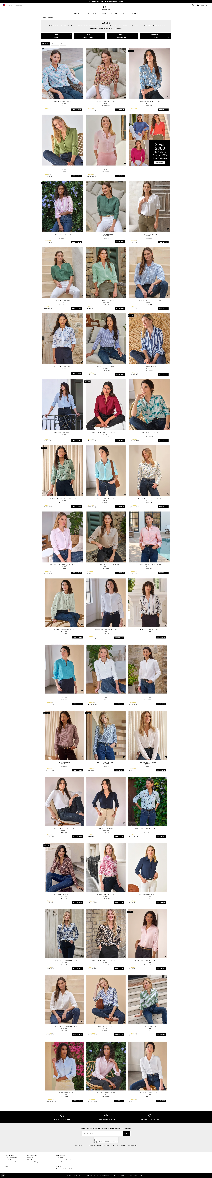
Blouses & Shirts (105, 28)
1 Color (149, 304)
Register (18, 5)
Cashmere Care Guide (12, 1162)
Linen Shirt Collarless (106, 234)
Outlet (123, 13)
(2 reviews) (134, 110)
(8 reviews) (134, 242)
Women (86, 13)
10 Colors (62, 106)
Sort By (155, 38)
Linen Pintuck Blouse (149, 234)
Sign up (126, 1133)
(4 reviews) (133, 704)
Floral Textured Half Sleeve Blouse (149, 300)
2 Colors (106, 238)
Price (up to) (122, 38)
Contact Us (8, 1164)
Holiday (114, 13)
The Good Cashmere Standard (37, 1164)
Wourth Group (32, 1159)
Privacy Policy (60, 1162)
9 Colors (62, 172)
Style (56, 34)
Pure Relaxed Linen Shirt (106, 300)
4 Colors (149, 106)
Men (94, 13)
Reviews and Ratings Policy (65, 1159)
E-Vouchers (59, 1157)
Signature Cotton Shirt (63, 234)
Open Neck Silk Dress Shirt (148, 630)
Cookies (58, 1166)
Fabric (56, 38)
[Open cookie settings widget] (3, 1175)
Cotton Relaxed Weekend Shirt (149, 565)
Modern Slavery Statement (64, 1168)
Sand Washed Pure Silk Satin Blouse (62, 168)
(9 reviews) (92, 638)
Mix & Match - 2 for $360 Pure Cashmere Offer (106, 1)
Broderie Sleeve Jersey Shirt (106, 630)
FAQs (6, 1166)
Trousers (93, 28)
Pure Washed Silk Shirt (62, 102)
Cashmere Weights (33, 1162)
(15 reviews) (134, 507)
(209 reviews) (48, 242)
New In (76, 13)
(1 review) (134, 308)
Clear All (45, 44)
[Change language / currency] (4, 6)
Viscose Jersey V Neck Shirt (149, 102)
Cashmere (103, 13)
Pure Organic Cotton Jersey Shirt (149, 498)
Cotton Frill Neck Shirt (148, 696)
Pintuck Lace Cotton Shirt (64, 630)
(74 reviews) (48, 176)
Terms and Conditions (63, 1164)
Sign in (11, 5)
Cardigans (118, 28)
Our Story (30, 1157)
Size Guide (8, 1159)
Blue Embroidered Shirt (62, 366)
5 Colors (106, 304)
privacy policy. (132, 1145)
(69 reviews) (48, 110)
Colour (121, 34)
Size (88, 34)
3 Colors (147, 700)
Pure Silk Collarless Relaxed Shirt (106, 565)
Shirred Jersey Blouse (148, 762)
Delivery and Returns (11, 1157)
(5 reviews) (133, 770)
